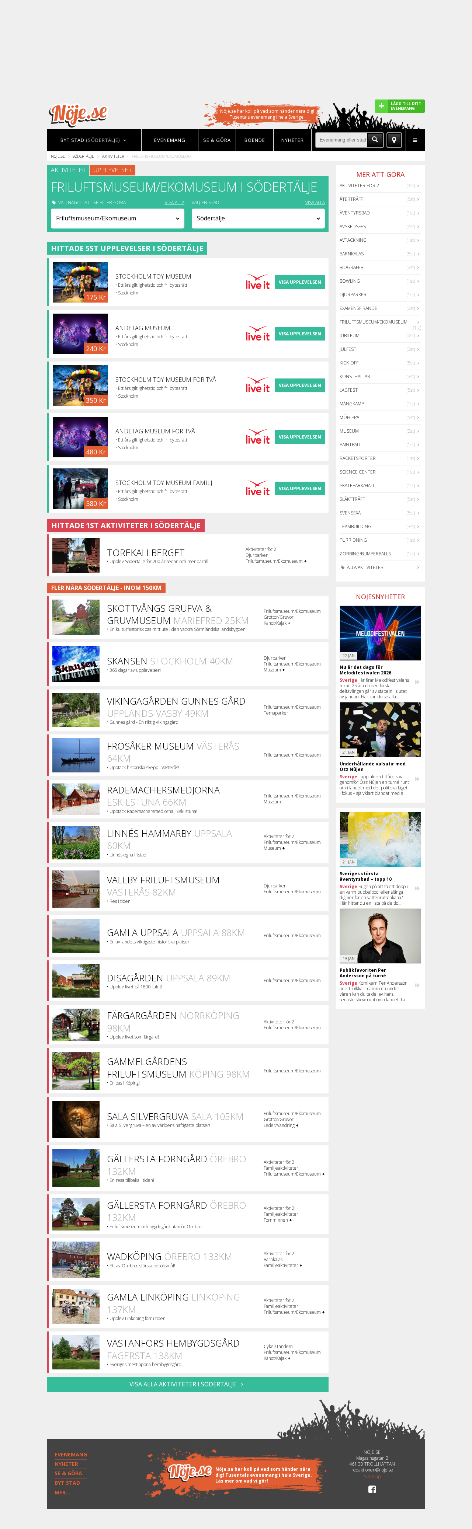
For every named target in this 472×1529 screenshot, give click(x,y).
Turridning (353, 540)
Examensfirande (358, 308)
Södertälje (83, 156)
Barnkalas (352, 254)
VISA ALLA (174, 203)
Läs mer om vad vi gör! (241, 1481)
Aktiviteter (113, 156)
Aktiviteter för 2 (359, 185)
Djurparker (353, 295)
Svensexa (350, 513)
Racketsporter (358, 458)
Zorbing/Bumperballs (365, 554)
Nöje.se (58, 156)
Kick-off (349, 363)
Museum (349, 431)
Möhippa (349, 417)
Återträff (351, 199)
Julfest (348, 349)
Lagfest (349, 390)
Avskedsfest (354, 226)
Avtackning (353, 240)
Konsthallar (355, 376)
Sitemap (372, 1477)
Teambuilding (355, 526)
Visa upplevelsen (300, 282)
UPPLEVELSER (112, 170)
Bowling (350, 281)
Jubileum (350, 335)
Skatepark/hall (357, 485)
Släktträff (352, 499)
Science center (358, 472)
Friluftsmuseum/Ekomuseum (373, 322)
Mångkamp (352, 404)
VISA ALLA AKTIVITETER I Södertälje (183, 1384)
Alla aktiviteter (365, 567)
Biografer (352, 267)
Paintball (350, 444)
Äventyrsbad (355, 213)
